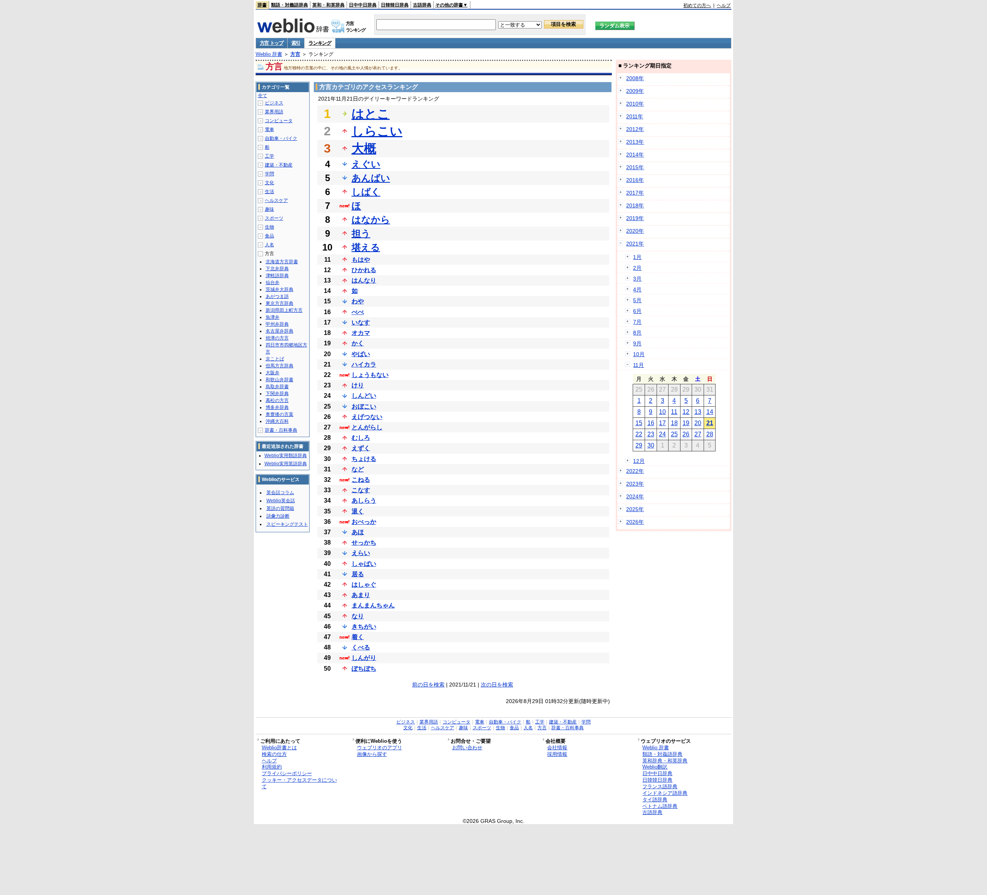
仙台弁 (273, 282)
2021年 (635, 244)
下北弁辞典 (277, 268)
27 (697, 434)
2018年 (635, 205)
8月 (637, 333)
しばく (366, 192)
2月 (637, 268)
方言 (295, 54)
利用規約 (272, 767)
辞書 (262, 5)
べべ (358, 312)
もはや (361, 259)
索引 (295, 43)
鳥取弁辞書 (277, 386)
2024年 (635, 496)
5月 (637, 300)
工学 (269, 156)
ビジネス (274, 103)
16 (650, 423)
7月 (637, 322)
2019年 (635, 218)
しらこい (377, 131)
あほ (358, 532)
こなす (361, 490)
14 (709, 412)
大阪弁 (273, 372)
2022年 (635, 471)
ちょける (364, 459)
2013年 (635, 142)
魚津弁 (273, 317)
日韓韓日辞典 (395, 5)
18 (674, 423)
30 (650, 445)
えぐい (366, 164)
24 (662, 434)
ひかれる (364, 270)
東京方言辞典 (279, 303)
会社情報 (557, 747)
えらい (361, 553)
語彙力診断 (278, 516)
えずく (361, 448)
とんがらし (367, 427)
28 (709, 434)
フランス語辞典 (659, 786)
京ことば (275, 359)
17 (662, 423)
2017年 (635, 193)
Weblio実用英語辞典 (285, 463)
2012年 (635, 129)
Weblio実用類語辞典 (285, 455)
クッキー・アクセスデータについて (299, 783)
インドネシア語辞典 (664, 793)
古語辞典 (422, 5)
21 (709, 423)
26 (685, 434)
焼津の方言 (277, 338)
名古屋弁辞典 (279, 331)
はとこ (371, 114)
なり (358, 616)
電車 (269, 129)
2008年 (635, 78)
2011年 (634, 116)
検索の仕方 (274, 754)
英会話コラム (280, 492)
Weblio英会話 (280, 500)
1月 (637, 257)
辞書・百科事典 (281, 430)
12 (685, 412)
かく (358, 343)
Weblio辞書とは (279, 747)
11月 (638, 365)
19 (685, 423)
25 (674, 434)
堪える (366, 247)
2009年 (635, 91)
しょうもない (370, 375)
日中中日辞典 (363, 5)
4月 (637, 289)
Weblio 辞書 (269, 54)
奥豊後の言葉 (279, 414)
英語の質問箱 (280, 508)
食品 (269, 236)
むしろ (361, 437)
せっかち (364, 542)
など (358, 469)
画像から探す (372, 754)
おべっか (364, 521)
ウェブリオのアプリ (379, 747)
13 (697, 412)
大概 (364, 148)
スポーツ (274, 218)
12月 (639, 461)
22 (638, 434)
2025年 (635, 509)
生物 (269, 227)
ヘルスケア (276, 200)
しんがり (364, 657)
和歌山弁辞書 (279, 379)
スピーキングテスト (287, 524)
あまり (361, 595)
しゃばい (364, 563)
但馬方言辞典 (279, 365)
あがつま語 (277, 296)
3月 (637, 279)
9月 (637, 343)
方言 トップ (271, 43)
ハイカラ (364, 364)
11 (674, 412)
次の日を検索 (497, 684)
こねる (361, 479)
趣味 (269, 209)
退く (358, 511)
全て (262, 95)
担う (361, 233)
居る (358, 574)
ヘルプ (724, 5)
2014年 (635, 154)
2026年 (635, 522)
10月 (639, 354)
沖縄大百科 (277, 421)
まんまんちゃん (373, 605)
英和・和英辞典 (328, 5)
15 (638, 423)
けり (358, 385)
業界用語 (274, 111)
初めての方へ (697, 5)
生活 (269, 191)
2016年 (635, 180)
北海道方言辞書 (282, 261)
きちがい (364, 626)
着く (358, 637)
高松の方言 (277, 400)
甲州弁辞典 (277, 324)
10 (662, 412)
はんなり (364, 280)
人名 (269, 244)
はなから (371, 219)
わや (358, 301)
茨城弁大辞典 (279, 289)
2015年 (635, 167)
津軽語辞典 (277, 275)
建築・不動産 (279, 165)
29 (638, 445)
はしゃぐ (364, 584)
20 (697, 423)
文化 (269, 182)
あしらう (364, 500)
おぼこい (364, 406)
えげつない (367, 417)
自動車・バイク (281, 138)
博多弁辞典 (277, 407)
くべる (361, 647)
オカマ (361, 333)
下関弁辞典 (277, 393)
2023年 (635, 484)
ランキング (319, 43)
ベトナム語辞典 (659, 806)
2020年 (635, 231)
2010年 (635, 104)
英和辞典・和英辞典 (664, 761)
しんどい (364, 395)
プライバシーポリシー (287, 773)
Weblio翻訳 (654, 767)
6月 (637, 311)
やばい (361, 354)
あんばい (371, 178)
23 (650, 434)
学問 (269, 174)
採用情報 (557, 754)
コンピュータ (279, 120)
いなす (361, 322)
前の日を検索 (428, 684)
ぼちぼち (364, 668)
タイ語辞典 (654, 799)
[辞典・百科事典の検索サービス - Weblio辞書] (293, 30)
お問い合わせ (467, 747)
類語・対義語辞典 (289, 5)
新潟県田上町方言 (284, 310)
